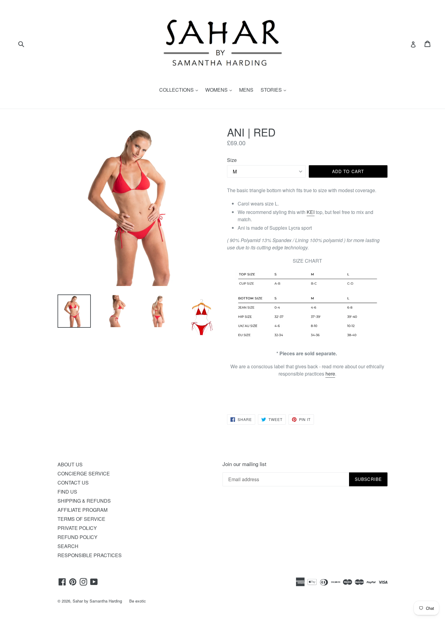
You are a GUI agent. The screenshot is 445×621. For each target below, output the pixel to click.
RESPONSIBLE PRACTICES (90, 555)
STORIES (275, 89)
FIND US (67, 491)
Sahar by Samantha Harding (97, 601)
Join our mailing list (244, 464)
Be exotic (137, 601)
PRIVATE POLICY (77, 527)
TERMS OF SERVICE (81, 518)
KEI (311, 212)
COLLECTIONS (180, 89)
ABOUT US (70, 464)
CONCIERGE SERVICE (84, 473)
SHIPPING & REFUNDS (84, 500)
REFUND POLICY (77, 537)
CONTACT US (73, 482)
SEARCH (68, 546)
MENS (246, 89)
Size (232, 159)
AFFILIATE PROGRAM (82, 509)
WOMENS (220, 89)
